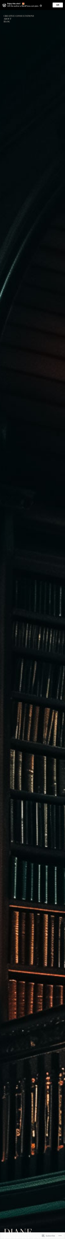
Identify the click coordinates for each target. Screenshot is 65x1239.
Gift (57, 5)
